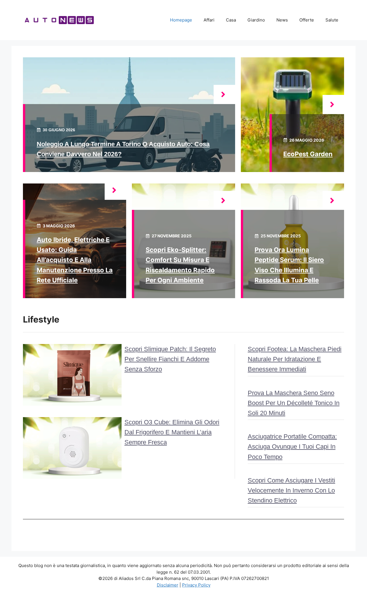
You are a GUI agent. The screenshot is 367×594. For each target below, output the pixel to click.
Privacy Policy (196, 585)
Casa (231, 20)
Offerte (306, 20)
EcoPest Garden (308, 154)
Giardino (256, 20)
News (282, 20)
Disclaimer (167, 585)
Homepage (181, 20)
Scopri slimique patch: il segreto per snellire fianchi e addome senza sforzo (170, 359)
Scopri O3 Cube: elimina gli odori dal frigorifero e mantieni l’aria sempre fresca (171, 432)
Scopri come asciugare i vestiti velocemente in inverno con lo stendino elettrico (291, 490)
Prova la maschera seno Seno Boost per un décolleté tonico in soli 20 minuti (293, 403)
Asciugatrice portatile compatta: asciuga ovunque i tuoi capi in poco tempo (292, 446)
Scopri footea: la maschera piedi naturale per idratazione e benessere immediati (294, 359)
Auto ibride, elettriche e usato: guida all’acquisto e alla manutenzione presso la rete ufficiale (75, 260)
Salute (331, 20)
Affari (209, 20)
